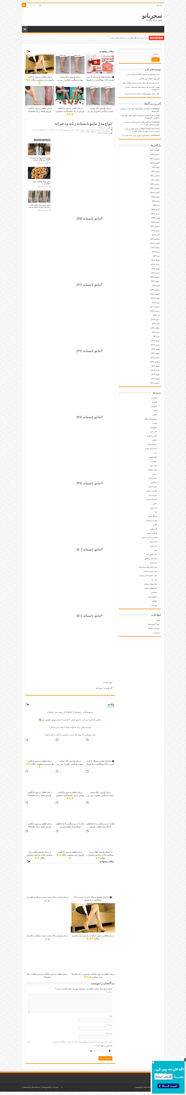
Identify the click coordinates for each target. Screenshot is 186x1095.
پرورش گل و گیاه (151, 419)
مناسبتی (82, 132)
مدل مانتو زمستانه (150, 571)
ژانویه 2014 (155, 379)
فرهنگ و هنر (152, 516)
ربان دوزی (153, 465)
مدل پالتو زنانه (152, 554)
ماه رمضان (153, 542)
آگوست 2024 (155, 163)
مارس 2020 (155, 214)
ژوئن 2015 (156, 332)
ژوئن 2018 (156, 302)
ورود (158, 620)
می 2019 (156, 256)
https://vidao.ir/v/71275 (150, 129)
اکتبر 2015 (156, 324)
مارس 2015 (155, 345)
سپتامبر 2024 (155, 159)
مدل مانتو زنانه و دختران (104, 132)
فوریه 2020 (155, 218)
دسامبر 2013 (155, 383)
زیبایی (77, 130)
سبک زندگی (152, 478)
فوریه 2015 (155, 349)
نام (110, 1016)
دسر (155, 453)
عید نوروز (67, 130)
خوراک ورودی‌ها (154, 624)
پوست (154, 423)
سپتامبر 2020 (155, 188)
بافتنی (155, 415)
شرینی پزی (153, 495)
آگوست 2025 (155, 150)
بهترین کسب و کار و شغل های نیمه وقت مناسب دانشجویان (126, 38)
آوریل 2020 (155, 209)
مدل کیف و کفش (151, 558)
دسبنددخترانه (152, 444)
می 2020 (156, 205)
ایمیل (109, 1025)
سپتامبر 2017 (155, 307)
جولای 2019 (155, 247)
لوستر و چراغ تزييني (152, 115)
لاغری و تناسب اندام (149, 537)
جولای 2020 (155, 197)
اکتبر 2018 (156, 286)
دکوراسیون (153, 457)
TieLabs (55, 1087)
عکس (72, 130)
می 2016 (156, 315)
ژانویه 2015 (155, 353)
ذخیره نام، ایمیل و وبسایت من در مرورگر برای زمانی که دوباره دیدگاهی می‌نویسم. (82, 1042)
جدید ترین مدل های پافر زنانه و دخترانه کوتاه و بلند (39, 206)
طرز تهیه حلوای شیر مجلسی (41, 182)
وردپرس (156, 633)
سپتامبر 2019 (155, 239)
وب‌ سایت (108, 1033)
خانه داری (153, 432)
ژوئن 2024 (156, 167)
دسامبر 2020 (155, 184)
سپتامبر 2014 (155, 362)
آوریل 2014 (155, 366)
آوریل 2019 (155, 260)
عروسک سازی (151, 499)
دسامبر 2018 (155, 277)
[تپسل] (87, 740)
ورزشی (154, 605)
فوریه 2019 (155, 269)
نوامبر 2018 (155, 281)
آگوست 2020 (155, 192)
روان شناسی (152, 470)
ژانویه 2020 (155, 222)
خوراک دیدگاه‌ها (154, 628)
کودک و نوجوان (151, 520)
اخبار (155, 410)
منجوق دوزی (152, 597)
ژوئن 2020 (156, 201)
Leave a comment (103, 133)
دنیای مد (82, 130)
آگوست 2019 (155, 243)
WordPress (36, 1087)
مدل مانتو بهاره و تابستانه (40, 130)
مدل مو (154, 580)
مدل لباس (52, 130)
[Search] (24, 5)
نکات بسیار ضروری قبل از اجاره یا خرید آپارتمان (142, 94)
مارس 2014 (155, 370)
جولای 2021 (155, 180)
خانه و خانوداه (100, 130)
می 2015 (156, 336)
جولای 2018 (155, 298)
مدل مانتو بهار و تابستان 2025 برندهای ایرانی (40, 159)
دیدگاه (109, 992)
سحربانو (152, 15)
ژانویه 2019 (155, 273)
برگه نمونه (159, 5)
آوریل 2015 (155, 341)
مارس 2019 (155, 264)
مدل (57, 130)
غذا (156, 512)
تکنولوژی (153, 427)
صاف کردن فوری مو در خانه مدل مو (136, 135)
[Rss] (40, 5)
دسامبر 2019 (155, 226)
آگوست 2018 (155, 294)
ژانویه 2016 (155, 319)
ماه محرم (153, 546)
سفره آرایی (152, 487)
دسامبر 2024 (155, 154)
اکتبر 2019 (156, 235)
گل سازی (153, 529)
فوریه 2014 (155, 374)
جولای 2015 (155, 328)
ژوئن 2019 (156, 252)
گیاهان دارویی (152, 533)
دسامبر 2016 (155, 311)
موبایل (154, 601)
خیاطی (154, 440)
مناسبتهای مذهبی (150, 588)
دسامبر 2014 (155, 357)
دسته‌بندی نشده (90, 130)
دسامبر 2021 (155, 176)
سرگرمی (153, 482)
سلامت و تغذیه (151, 491)
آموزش (107, 130)
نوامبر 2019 (155, 231)
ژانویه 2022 (155, 171)
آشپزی (154, 402)
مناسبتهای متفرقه (91, 132)
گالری (61, 130)
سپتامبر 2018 (155, 290)
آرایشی (154, 398)
